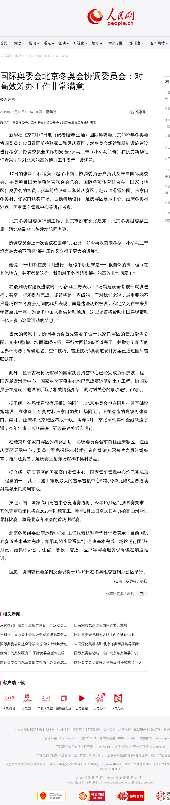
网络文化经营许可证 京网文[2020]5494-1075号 (90, 764)
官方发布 (62, 56)
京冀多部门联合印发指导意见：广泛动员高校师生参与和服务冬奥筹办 (55, 625)
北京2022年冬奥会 (38, 56)
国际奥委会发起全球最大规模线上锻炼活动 (33, 644)
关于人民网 (46, 729)
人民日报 (9, 709)
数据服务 (140, 729)
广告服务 (94, 729)
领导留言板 (63, 709)
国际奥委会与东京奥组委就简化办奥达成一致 (35, 662)
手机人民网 (45, 709)
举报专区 (115, 43)
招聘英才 (79, 729)
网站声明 (155, 729)
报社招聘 (63, 729)
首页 (3, 43)
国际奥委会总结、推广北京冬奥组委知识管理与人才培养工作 (122, 653)
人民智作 (118, 709)
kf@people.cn (68, 738)
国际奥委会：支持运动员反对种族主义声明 (107, 662)
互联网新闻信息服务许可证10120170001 (83, 746)
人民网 (5, 56)
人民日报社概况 (25, 729)
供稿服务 (124, 729)
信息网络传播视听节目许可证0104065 (30, 764)
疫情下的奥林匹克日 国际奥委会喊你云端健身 (36, 653)
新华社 (51, 112)
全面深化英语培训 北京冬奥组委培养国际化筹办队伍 (115, 644)
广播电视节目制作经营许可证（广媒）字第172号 (70, 755)
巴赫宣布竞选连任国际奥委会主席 (100, 625)
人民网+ (27, 709)
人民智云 (100, 709)
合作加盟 (109, 729)
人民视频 (81, 709)
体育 (18, 56)
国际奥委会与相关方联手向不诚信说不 (104, 635)
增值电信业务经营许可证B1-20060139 (140, 746)
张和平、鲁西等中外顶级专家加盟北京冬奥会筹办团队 (42, 635)
